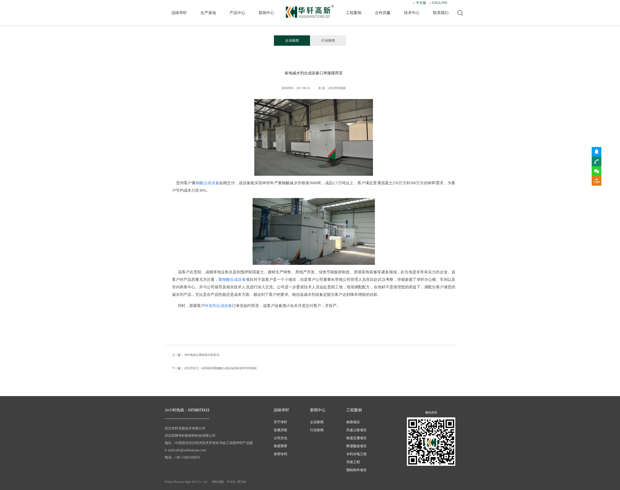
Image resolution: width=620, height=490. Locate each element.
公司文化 (280, 438)
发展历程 (280, 430)
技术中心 (411, 13)
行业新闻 (328, 40)
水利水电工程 (356, 454)
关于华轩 (280, 422)
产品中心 (237, 13)
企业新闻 (292, 40)
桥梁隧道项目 (356, 446)
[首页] (310, 11)
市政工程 (353, 462)
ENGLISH (439, 3)
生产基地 (208, 13)
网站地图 (218, 481)
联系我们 (441, 13)
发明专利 (280, 454)
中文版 (421, 3)
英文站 (242, 481)
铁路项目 (353, 422)
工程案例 (353, 13)
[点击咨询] (596, 151)
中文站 (231, 481)
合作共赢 (382, 13)
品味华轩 (179, 13)
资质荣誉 (280, 446)
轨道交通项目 (356, 438)
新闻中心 (266, 13)
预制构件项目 (356, 470)
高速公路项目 (356, 430)
